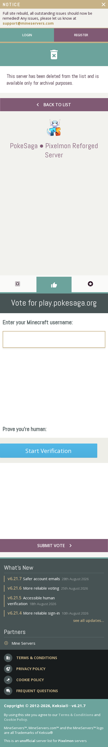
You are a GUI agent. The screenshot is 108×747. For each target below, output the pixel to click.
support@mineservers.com (28, 23)
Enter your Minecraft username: (38, 322)
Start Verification (48, 451)
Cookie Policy (15, 719)
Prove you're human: (25, 429)
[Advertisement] (54, 216)
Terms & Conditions (75, 714)
